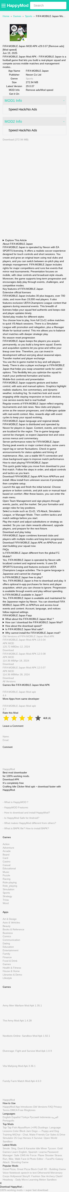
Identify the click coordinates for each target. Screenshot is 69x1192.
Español (16, 1117)
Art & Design (10, 919)
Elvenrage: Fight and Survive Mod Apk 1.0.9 (27, 1050)
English (7, 1117)
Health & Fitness (12, 967)
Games (17, 16)
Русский (34, 1117)
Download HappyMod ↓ (12, 1186)
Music (6, 872)
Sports (28, 16)
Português (8, 1120)
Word (6, 903)
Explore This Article (16, 240)
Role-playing (10, 882)
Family (6, 953)
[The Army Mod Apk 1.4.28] (8, 1017)
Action (6, 844)
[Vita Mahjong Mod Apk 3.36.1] (8, 1062)
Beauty (6, 926)
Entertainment (10, 950)
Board (6, 854)
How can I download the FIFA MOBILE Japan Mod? (34, 622)
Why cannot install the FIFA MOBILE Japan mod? (33, 632)
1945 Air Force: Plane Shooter (37, 1155)
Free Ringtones (26, 1110)
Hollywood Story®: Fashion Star (28, 1176)
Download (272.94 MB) (15, 139)
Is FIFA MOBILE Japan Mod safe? (24, 629)
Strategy (7, 896)
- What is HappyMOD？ (16, 802)
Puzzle (6, 875)
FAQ (50, 1106)
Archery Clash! (54, 1176)
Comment (8, 747)
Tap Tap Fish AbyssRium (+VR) (20, 1127)
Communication (11, 939)
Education (8, 946)
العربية (54, 1117)
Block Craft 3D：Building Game (48, 1169)
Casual (6, 865)
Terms (6, 1110)
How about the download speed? (23, 625)
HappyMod (18, 5)
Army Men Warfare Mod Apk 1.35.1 (22, 1005)
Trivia (6, 899)
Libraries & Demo (12, 974)
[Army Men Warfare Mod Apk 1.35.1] (8, 1002)
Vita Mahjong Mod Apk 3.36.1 (19, 1066)
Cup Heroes (24, 1138)
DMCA (13, 1110)
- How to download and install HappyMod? (26, 812)
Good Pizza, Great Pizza (16, 1169)
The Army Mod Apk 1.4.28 (17, 1020)
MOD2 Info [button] (13, 121)
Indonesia (45, 1117)
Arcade (7, 851)
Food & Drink (10, 960)
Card (5, 858)
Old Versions (40, 1106)
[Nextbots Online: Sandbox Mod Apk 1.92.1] (8, 1032)
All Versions (9, 681)
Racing (6, 878)
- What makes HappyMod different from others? (29, 823)
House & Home (11, 971)
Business (8, 933)
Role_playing (10, 886)
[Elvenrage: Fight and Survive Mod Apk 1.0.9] (8, 1047)
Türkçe (25, 1117)
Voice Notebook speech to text (20, 1172)
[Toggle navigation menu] (4, 5)
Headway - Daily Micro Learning (20, 1179)
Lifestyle (7, 978)
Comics (7, 936)
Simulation (8, 889)
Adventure (8, 847)
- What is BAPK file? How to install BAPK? (26, 828)
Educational (9, 868)
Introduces (26, 1106)
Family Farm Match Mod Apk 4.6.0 (22, 1081)
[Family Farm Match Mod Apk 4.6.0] (8, 1077)
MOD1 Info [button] (13, 100)
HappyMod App (11, 1106)
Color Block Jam (22, 1131)
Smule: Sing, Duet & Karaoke (19, 1148)
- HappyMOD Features (15, 807)
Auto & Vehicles (11, 922)
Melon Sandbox (48, 1179)
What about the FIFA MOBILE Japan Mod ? (29, 619)
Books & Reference (13, 929)
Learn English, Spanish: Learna (29, 1152)
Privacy (58, 1106)
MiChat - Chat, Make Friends (28, 1134)
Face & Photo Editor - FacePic (38, 1158)
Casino (6, 861)
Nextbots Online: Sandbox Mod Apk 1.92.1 (26, 1035)
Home (6, 16)
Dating (6, 943)
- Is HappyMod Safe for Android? (21, 817)
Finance (7, 957)
